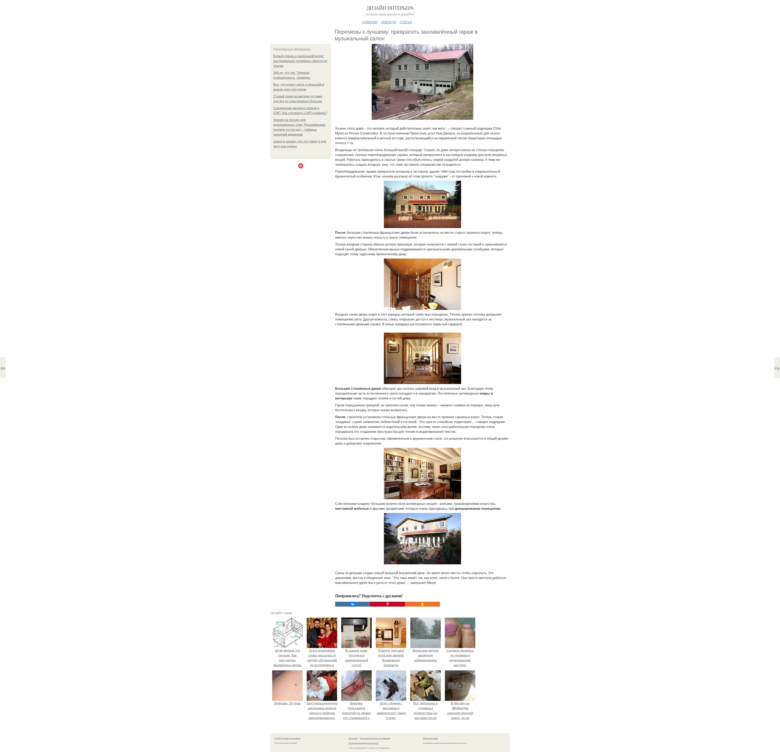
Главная (369, 21)
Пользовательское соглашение (375, 738)
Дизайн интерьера (390, 7)
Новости (388, 21)
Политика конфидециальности (364, 743)
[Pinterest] (387, 604)
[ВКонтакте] (352, 604)
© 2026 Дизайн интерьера (287, 738)
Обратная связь (430, 738)
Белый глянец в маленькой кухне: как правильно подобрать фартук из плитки (300, 61)
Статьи (406, 21)
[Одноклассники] (422, 604)
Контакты (353, 738)
